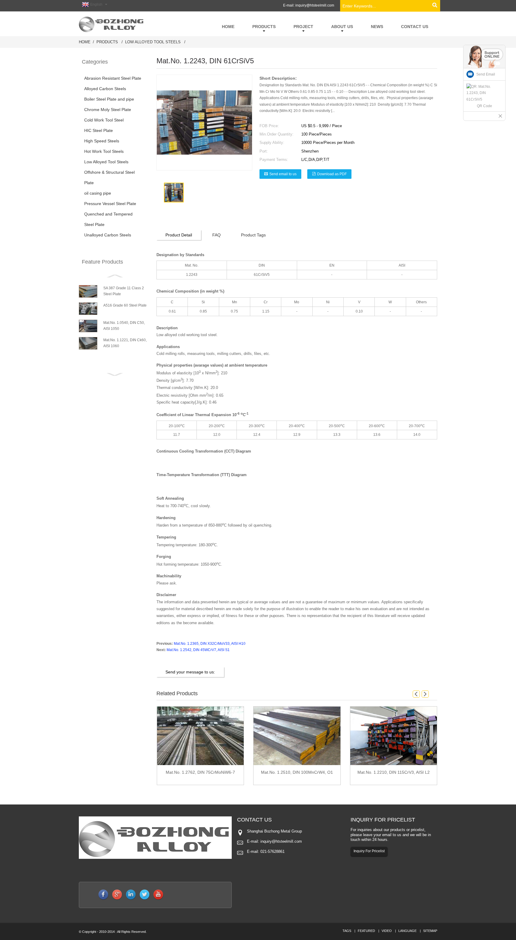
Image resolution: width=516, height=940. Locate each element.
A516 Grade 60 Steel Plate (125, 305)
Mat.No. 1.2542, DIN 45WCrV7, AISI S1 (198, 650)
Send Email (485, 74)
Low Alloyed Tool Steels (153, 42)
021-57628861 (272, 851)
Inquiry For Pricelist (369, 851)
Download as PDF (332, 174)
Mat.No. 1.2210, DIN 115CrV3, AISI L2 (393, 772)
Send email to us (283, 174)
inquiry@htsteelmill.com (314, 5)
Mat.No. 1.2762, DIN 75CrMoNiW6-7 (200, 772)
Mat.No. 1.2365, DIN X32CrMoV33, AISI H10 (209, 643)
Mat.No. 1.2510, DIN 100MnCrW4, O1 (297, 772)
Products (107, 42)
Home (84, 42)
